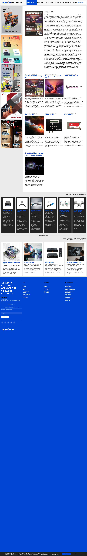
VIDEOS (52, 2)
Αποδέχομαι (66, 554)
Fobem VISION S (49, 262)
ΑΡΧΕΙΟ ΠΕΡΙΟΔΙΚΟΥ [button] (31, 2)
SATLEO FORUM (73, 2)
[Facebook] (2, 322)
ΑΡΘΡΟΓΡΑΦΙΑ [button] (23, 2)
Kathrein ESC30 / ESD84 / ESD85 (78, 211)
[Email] (14, 322)
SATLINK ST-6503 (49, 115)
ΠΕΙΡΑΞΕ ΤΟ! (67, 300)
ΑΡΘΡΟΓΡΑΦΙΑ (25, 288)
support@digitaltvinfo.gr (10, 307)
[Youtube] (11, 322)
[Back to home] (7, 2)
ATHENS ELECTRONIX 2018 (71, 76)
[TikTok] (5, 322)
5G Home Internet (29, 262)
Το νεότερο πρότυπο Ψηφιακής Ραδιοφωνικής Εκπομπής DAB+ (34, 154)
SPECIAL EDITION (45, 2)
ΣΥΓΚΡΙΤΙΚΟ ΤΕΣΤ (68, 286)
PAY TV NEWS (46, 292)
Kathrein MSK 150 (7, 210)
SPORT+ (45, 286)
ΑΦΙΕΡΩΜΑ (67, 285)
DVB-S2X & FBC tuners (31, 115)
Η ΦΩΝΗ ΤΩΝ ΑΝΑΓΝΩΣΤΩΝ (70, 289)
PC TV (66, 295)
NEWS (45, 285)
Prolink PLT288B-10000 (21, 211)
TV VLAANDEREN (68, 115)
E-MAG (38, 2)
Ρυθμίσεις (75, 554)
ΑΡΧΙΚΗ (12, 2)
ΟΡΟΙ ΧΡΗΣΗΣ (25, 297)
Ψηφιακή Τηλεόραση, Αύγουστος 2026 (11, 263)
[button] (85, 280)
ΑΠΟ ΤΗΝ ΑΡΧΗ (68, 288)
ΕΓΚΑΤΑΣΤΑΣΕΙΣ (68, 292)
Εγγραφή (5, 317)
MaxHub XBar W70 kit (35, 211)
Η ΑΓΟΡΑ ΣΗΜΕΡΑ (47, 288)
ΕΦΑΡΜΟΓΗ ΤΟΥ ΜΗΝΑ (69, 299)
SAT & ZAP (46, 289)
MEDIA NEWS (46, 291)
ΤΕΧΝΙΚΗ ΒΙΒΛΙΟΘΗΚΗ (69, 291)
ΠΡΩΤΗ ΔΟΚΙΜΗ (68, 294)
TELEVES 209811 (49, 210)
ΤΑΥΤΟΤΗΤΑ (57, 2)
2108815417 (10, 304)
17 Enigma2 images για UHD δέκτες (53, 76)
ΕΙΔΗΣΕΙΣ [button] (17, 2)
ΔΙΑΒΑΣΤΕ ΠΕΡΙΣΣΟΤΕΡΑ (43, 235)
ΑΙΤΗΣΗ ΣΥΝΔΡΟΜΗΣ (64, 2)
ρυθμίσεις (56, 554)
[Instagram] (8, 322)
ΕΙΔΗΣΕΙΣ (24, 286)
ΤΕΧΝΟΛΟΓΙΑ (67, 297)
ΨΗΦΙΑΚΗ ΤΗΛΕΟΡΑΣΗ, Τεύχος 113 (33, 76)
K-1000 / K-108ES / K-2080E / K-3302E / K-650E (64, 212)
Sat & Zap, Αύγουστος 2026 (74, 262)
